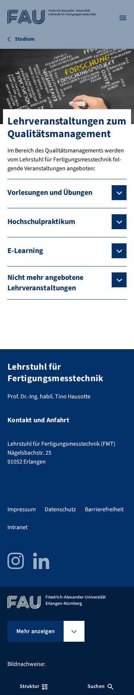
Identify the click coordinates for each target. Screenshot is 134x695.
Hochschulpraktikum (41, 222)
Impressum (21, 509)
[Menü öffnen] (123, 18)
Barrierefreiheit (104, 509)
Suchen (96, 686)
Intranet (17, 527)
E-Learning (25, 251)
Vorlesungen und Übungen (49, 192)
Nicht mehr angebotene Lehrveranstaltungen (45, 282)
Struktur (29, 686)
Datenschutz (60, 509)
